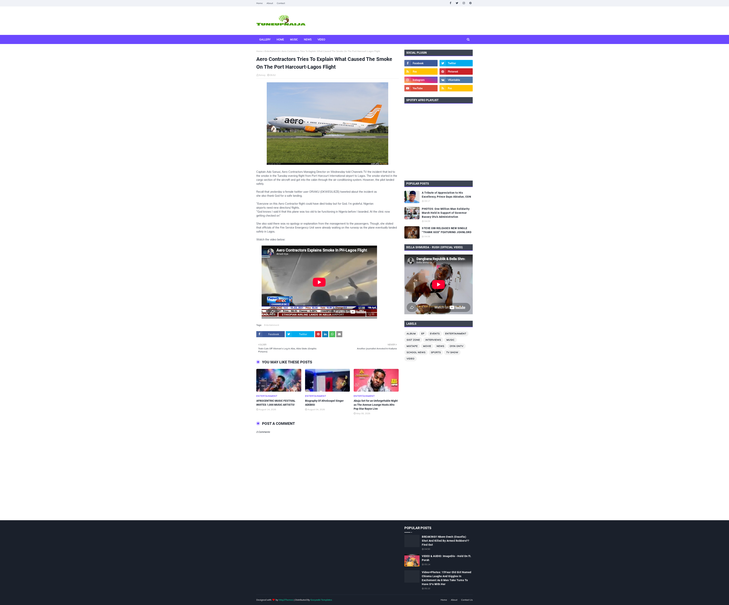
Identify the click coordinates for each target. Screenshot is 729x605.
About (270, 3)
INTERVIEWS (433, 339)
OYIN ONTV (456, 346)
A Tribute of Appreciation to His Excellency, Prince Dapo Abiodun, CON (446, 194)
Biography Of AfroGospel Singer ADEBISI (324, 402)
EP (422, 333)
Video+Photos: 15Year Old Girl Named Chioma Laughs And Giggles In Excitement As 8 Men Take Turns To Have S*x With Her (446, 578)
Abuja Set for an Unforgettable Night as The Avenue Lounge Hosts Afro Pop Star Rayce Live (376, 404)
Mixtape (412, 346)
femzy (262, 75)
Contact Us (467, 599)
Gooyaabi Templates (321, 599)
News (440, 346)
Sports (436, 352)
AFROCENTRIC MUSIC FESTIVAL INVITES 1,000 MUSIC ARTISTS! (275, 402)
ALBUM (411, 333)
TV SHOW (452, 352)
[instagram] (463, 3)
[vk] (456, 80)
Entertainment (272, 51)
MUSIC (450, 339)
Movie (427, 346)
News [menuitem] (308, 39)
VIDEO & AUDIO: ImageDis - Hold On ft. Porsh (446, 558)
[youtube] (421, 88)
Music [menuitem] (294, 39)
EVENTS (435, 333)
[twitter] (457, 3)
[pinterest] (470, 3)
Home (259, 3)
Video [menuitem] (321, 39)
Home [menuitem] (280, 39)
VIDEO (410, 358)
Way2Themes (286, 599)
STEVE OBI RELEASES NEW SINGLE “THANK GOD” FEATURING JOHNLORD (446, 230)
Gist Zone (413, 339)
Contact (281, 3)
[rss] (421, 71)
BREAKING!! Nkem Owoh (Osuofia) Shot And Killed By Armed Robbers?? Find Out (445, 540)
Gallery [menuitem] (265, 39)
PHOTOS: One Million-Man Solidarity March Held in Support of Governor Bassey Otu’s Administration (445, 212)
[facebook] (450, 3)
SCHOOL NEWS (416, 352)
